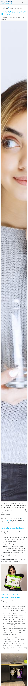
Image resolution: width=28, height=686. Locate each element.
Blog (8, 7)
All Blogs (3, 7)
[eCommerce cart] (22, 2)
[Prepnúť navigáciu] (25, 2)
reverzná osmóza (5, 557)
